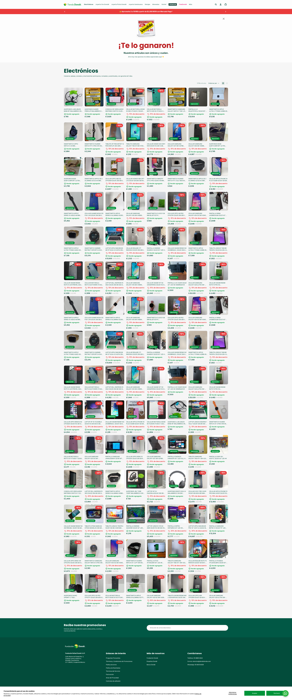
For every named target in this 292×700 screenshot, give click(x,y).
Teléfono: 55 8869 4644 (195, 658)
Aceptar (254, 693)
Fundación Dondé (152, 658)
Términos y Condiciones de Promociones (119, 661)
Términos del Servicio (113, 671)
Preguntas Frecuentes (113, 658)
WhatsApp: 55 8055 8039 (195, 664)
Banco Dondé (151, 664)
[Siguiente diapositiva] (225, 11)
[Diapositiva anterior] (64, 11)
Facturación (110, 674)
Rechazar (277, 693)
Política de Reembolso (113, 668)
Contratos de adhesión (113, 681)
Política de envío (111, 664)
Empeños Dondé (152, 661)
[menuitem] (88, 4)
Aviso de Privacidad (112, 678)
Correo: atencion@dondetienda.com (199, 661)
